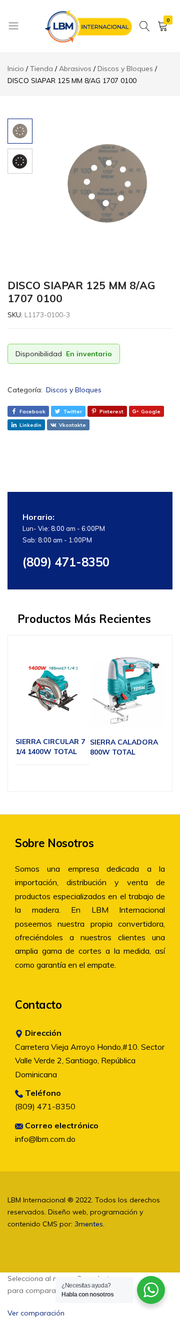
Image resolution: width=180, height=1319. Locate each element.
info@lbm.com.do (45, 1139)
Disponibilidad (39, 353)
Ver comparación (36, 1312)
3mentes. (89, 1223)
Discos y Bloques (74, 389)
